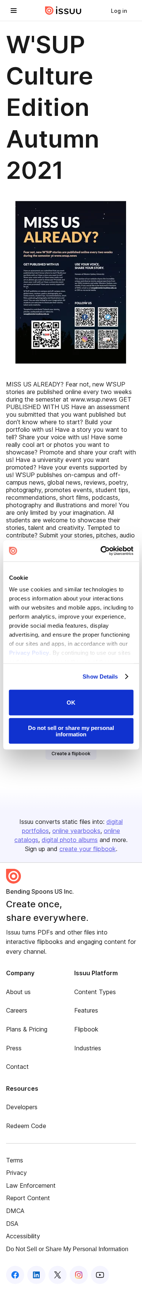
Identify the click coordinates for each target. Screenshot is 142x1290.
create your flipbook (87, 849)
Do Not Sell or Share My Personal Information (67, 1249)
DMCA (15, 1211)
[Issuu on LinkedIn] (36, 1275)
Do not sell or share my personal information (71, 731)
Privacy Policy (29, 653)
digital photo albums (70, 840)
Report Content (28, 1198)
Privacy (16, 1172)
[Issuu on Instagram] (79, 1275)
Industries (87, 1048)
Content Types (95, 992)
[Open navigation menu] (13, 10)
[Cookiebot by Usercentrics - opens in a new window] (101, 551)
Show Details (100, 676)
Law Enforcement (31, 1185)
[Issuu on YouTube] (100, 1275)
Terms (14, 1160)
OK (71, 702)
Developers (21, 1107)
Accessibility (23, 1236)
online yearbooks (76, 830)
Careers (16, 1010)
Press (14, 1048)
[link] (119, 10)
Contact (17, 1066)
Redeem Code (26, 1126)
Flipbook (86, 1029)
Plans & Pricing (26, 1029)
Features (86, 1010)
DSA (12, 1223)
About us (18, 992)
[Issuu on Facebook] (15, 1275)
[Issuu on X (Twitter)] (57, 1275)
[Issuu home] (63, 10)
